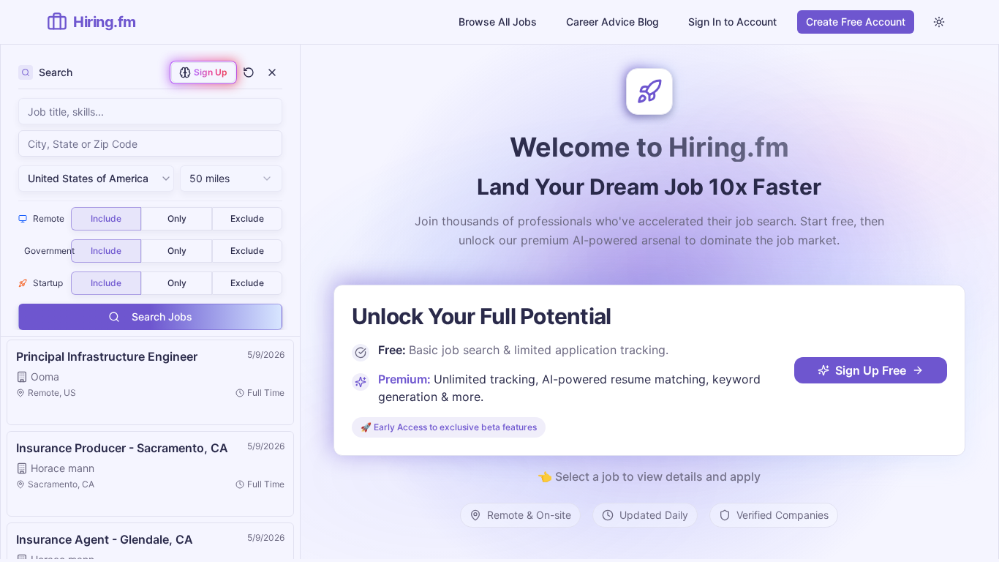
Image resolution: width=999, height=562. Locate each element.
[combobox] (150, 143)
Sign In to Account (732, 21)
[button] (150, 382)
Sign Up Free (870, 370)
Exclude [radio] (247, 218)
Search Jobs (162, 316)
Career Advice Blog (612, 21)
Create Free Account (855, 21)
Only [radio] (176, 218)
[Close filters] (272, 72)
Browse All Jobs (498, 21)
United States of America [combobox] (88, 178)
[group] (176, 219)
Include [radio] (106, 218)
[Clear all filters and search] (248, 72)
